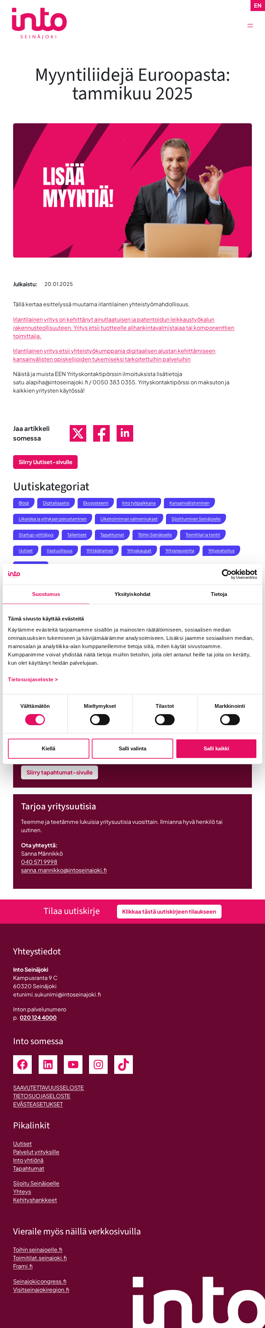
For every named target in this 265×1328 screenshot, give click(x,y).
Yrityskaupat (139, 550)
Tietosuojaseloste (41, 1095)
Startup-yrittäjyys (36, 534)
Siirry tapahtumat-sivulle (60, 772)
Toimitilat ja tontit (203, 534)
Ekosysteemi (95, 503)
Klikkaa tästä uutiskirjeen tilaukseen (169, 911)
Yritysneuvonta (179, 550)
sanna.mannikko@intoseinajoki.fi (64, 870)
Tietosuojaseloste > (33, 679)
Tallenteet (77, 534)
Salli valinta (132, 748)
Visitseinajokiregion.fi (41, 1289)
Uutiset (26, 550)
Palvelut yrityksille (36, 1151)
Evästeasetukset (38, 1104)
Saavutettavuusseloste (48, 1087)
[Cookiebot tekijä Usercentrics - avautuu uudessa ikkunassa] (227, 574)
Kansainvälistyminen (189, 503)
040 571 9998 (39, 861)
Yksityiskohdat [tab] (132, 594)
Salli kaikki (216, 748)
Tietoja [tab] (219, 594)
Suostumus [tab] (46, 594)
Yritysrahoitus (221, 550)
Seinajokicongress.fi (39, 1281)
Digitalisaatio (56, 503)
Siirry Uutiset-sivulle (45, 461)
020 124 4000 (38, 1017)
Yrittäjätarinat (99, 550)
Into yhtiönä (28, 1160)
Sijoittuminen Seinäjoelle (195, 518)
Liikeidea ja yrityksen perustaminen (53, 518)
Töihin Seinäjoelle (155, 534)
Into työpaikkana (139, 503)
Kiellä (48, 748)
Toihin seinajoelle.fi (37, 1249)
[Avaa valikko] (250, 25)
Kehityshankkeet (35, 1199)
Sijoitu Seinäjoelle (36, 1183)
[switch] (100, 719)
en (258, 5)
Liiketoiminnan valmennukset (129, 518)
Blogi (24, 503)
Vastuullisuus (59, 550)
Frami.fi (22, 1266)
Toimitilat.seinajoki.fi (40, 1257)
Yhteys (22, 1191)
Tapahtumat (112, 534)
